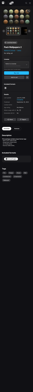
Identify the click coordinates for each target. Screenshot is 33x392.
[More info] (20, 110)
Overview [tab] (6, 128)
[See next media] (29, 31)
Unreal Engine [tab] (12, 159)
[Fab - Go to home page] (11, 3)
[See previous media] (3, 31)
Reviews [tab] (16, 128)
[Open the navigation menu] (30, 3)
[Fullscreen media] (28, 11)
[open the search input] (26, 3)
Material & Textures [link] (9, 50)
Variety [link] (19, 50)
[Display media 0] (13, 31)
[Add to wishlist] (27, 77)
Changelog (20, 99)
